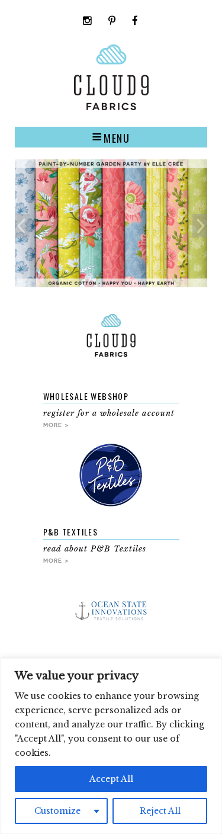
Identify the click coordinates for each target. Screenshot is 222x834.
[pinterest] (112, 21)
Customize (57, 811)
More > (56, 424)
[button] (111, 137)
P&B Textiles (70, 531)
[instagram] (87, 21)
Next (199, 226)
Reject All (160, 811)
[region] (111, 746)
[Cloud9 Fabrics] (111, 107)
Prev (22, 226)
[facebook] (135, 21)
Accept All (111, 779)
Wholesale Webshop (86, 396)
